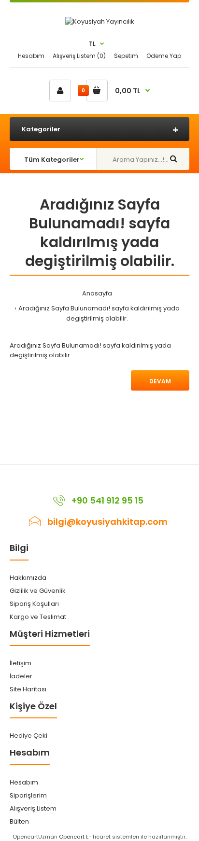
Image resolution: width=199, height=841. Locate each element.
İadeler (21, 676)
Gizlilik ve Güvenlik (38, 590)
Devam (160, 381)
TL (92, 44)
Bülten (19, 821)
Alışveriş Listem (33, 808)
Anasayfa (97, 293)
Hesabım (31, 56)
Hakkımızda (28, 577)
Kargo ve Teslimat (38, 616)
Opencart (72, 837)
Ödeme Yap (163, 56)
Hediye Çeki (28, 735)
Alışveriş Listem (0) (79, 56)
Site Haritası (28, 689)
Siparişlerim (28, 795)
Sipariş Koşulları (34, 603)
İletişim (20, 663)
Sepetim (126, 56)
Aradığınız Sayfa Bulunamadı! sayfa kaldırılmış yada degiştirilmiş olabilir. (99, 313)
